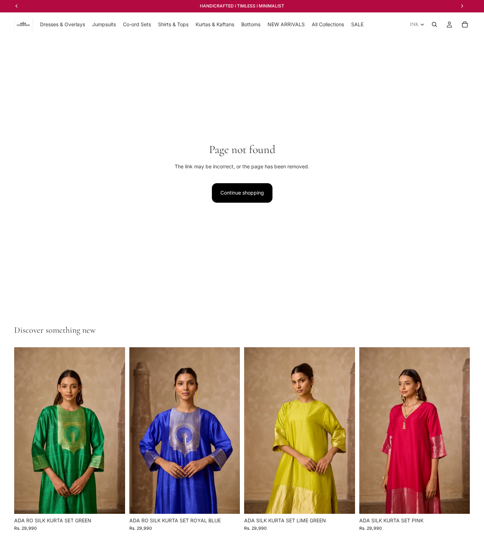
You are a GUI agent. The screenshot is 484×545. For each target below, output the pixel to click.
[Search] (434, 24)
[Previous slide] (24, 430)
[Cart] (465, 24)
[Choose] (114, 502)
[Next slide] (114, 430)
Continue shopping (242, 193)
